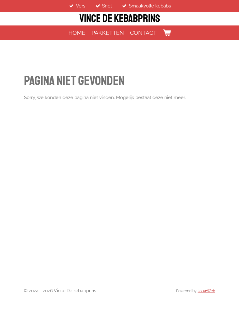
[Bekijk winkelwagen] (167, 32)
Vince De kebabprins (119, 18)
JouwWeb (206, 291)
